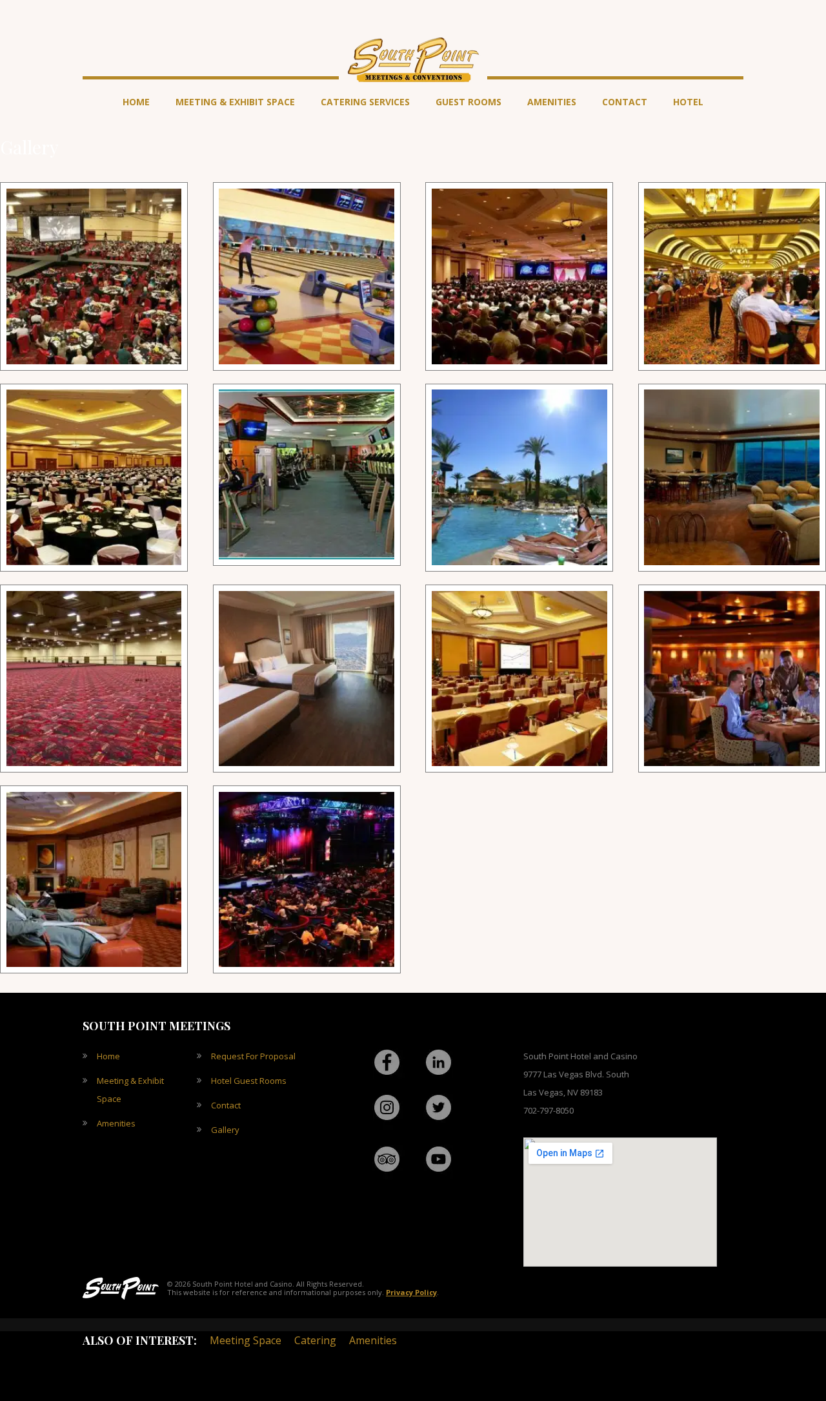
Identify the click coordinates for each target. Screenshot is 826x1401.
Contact (624, 102)
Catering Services (365, 102)
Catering (315, 1340)
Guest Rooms (468, 102)
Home (136, 102)
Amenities (551, 102)
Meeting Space (245, 1340)
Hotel (688, 102)
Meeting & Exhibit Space (235, 102)
